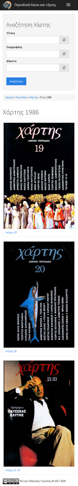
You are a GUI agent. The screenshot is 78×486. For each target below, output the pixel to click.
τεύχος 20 (11, 351)
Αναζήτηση (16, 81)
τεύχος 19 (11, 232)
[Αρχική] (7, 5)
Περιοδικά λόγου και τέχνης (35, 5)
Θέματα (11, 61)
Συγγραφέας (14, 47)
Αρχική (9, 97)
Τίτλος (10, 33)
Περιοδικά (21, 97)
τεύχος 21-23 (12, 470)
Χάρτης (33, 97)
